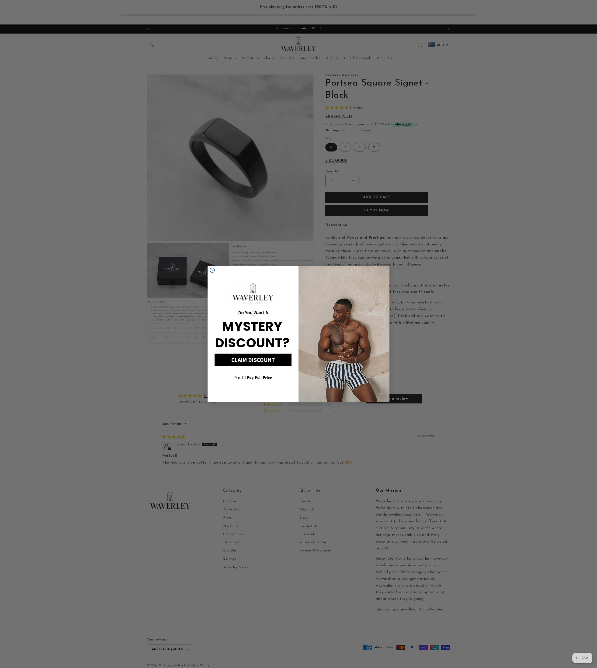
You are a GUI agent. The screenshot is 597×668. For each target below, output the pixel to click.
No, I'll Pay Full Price (253, 378)
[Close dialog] (212, 270)
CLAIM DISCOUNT (253, 360)
